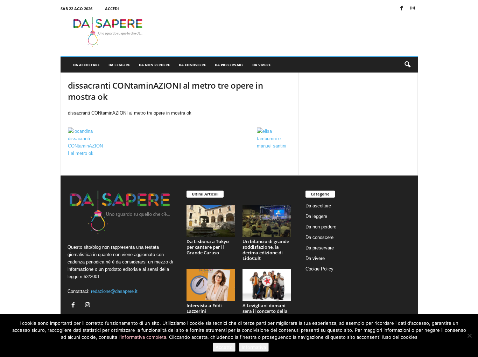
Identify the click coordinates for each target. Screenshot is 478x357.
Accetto (224, 347)
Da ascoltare (86, 64)
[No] (469, 335)
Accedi (112, 8)
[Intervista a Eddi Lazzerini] (211, 285)
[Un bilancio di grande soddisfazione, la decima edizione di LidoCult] (266, 221)
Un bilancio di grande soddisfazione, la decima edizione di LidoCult (265, 249)
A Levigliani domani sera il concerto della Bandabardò (265, 311)
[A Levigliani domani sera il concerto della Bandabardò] (266, 285)
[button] (407, 65)
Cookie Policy (319, 269)
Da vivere (261, 64)
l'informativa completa (142, 337)
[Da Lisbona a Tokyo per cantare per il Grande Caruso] (211, 221)
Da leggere (119, 64)
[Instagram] (412, 9)
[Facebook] (402, 9)
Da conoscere (192, 64)
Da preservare (229, 64)
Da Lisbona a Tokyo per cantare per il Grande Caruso (208, 247)
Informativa (254, 347)
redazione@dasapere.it (114, 291)
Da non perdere (154, 64)
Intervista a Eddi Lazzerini (204, 308)
